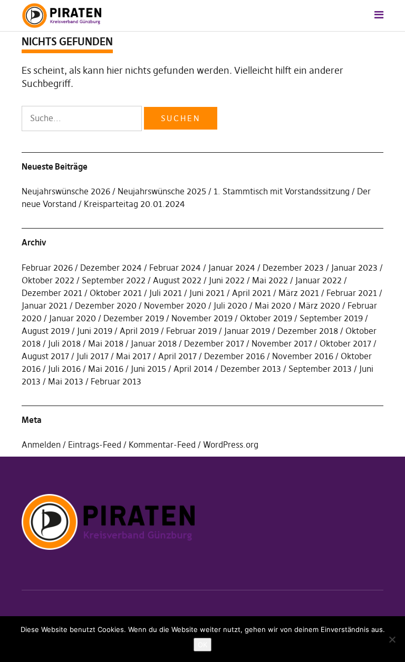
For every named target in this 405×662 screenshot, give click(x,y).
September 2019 (331, 318)
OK (202, 644)
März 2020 (319, 305)
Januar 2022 (318, 280)
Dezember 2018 (307, 330)
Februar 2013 (116, 381)
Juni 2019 (94, 330)
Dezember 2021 (52, 293)
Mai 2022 (270, 280)
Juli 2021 (165, 293)
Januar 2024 (231, 267)
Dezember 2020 (106, 305)
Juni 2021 (207, 293)
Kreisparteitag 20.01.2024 (134, 204)
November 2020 (175, 305)
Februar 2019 (191, 330)
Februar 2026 (47, 267)
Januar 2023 (354, 267)
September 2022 (114, 280)
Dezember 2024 (111, 267)
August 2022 (177, 280)
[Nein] (392, 639)
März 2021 (298, 293)
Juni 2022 (227, 280)
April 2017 (177, 356)
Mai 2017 (133, 356)
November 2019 (202, 318)
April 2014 (193, 368)
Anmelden (41, 444)
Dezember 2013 (250, 368)
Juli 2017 (92, 356)
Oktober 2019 (266, 318)
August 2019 (46, 330)
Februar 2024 (175, 267)
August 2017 (45, 356)
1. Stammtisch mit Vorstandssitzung (282, 191)
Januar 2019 (247, 330)
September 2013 (320, 368)
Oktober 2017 (345, 343)
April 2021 (251, 293)
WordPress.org (230, 444)
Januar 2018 (154, 343)
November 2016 (302, 356)
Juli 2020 (230, 305)
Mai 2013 (65, 381)
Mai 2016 (105, 368)
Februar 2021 (351, 293)
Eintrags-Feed (94, 444)
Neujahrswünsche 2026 (66, 191)
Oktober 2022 (48, 280)
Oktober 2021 (116, 293)
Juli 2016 (64, 368)
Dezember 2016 (234, 356)
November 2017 (282, 343)
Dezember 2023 (293, 267)
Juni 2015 (148, 368)
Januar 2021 (45, 305)
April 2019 (139, 330)
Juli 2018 (64, 343)
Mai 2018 (105, 343)
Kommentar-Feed (162, 444)
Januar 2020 (72, 318)
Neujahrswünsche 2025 (162, 191)
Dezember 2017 (214, 343)
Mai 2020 (273, 305)
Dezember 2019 (133, 318)
